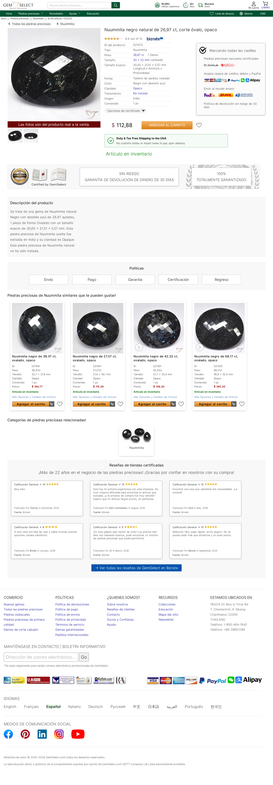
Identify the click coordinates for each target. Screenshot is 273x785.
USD (263, 13)
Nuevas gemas (14, 604)
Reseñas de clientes (121, 609)
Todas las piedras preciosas (23, 609)
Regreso (221, 279)
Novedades (56, 13)
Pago (92, 279)
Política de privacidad (70, 619)
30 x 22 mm (141, 60)
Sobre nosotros (117, 604)
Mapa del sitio (168, 614)
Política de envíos (67, 614)
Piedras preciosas (30, 13)
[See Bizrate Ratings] (155, 38)
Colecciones (167, 604)
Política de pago (66, 609)
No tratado (140, 93)
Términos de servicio (69, 624)
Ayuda (75, 13)
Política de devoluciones (72, 604)
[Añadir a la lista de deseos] (199, 125)
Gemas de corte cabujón (21, 629)
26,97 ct (139, 55)
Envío (48, 279)
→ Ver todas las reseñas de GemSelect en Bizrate (136, 568)
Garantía (135, 279)
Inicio (9, 13)
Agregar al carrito (167, 125)
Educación (93, 13)
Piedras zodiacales (17, 614)
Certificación (178, 279)
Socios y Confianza (120, 619)
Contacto (113, 614)
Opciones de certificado (123, 111)
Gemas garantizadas (69, 629)
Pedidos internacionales (71, 635)
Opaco (137, 88)
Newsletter (166, 619)
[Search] (115, 5)
